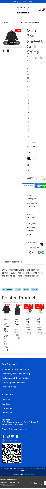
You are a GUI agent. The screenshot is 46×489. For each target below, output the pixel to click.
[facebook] (4, 436)
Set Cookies (35, 483)
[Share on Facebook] (39, 252)
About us (6, 399)
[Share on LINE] (42, 252)
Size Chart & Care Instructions (15, 369)
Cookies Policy (8, 485)
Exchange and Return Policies (15, 378)
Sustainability (8, 408)
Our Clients (7, 404)
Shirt (18, 289)
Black (26, 289)
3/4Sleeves (7, 289)
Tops (16, 22)
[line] (13, 436)
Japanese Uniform (31, 229)
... (11, 22)
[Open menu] (3, 9)
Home (6, 22)
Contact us (7, 412)
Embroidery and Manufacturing (16, 373)
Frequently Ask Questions (13, 382)
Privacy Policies (9, 386)
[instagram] (8, 436)
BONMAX (32, 217)
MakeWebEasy (29, 474)
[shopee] (17, 436)
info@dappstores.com (17, 429)
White (34, 289)
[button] (40, 10)
